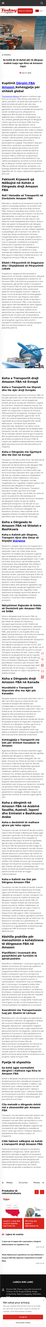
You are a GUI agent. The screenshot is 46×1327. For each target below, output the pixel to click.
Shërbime (19, 540)
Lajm (32, 36)
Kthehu (7, 55)
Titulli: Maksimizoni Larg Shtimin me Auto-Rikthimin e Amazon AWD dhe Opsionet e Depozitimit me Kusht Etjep (23, 1258)
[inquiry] (42, 653)
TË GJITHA (23, 1183)
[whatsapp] (42, 665)
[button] (37, 1192)
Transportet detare (10, 96)
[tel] (42, 659)
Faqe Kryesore (20, 36)
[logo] (8, 11)
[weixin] (42, 677)
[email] (42, 671)
